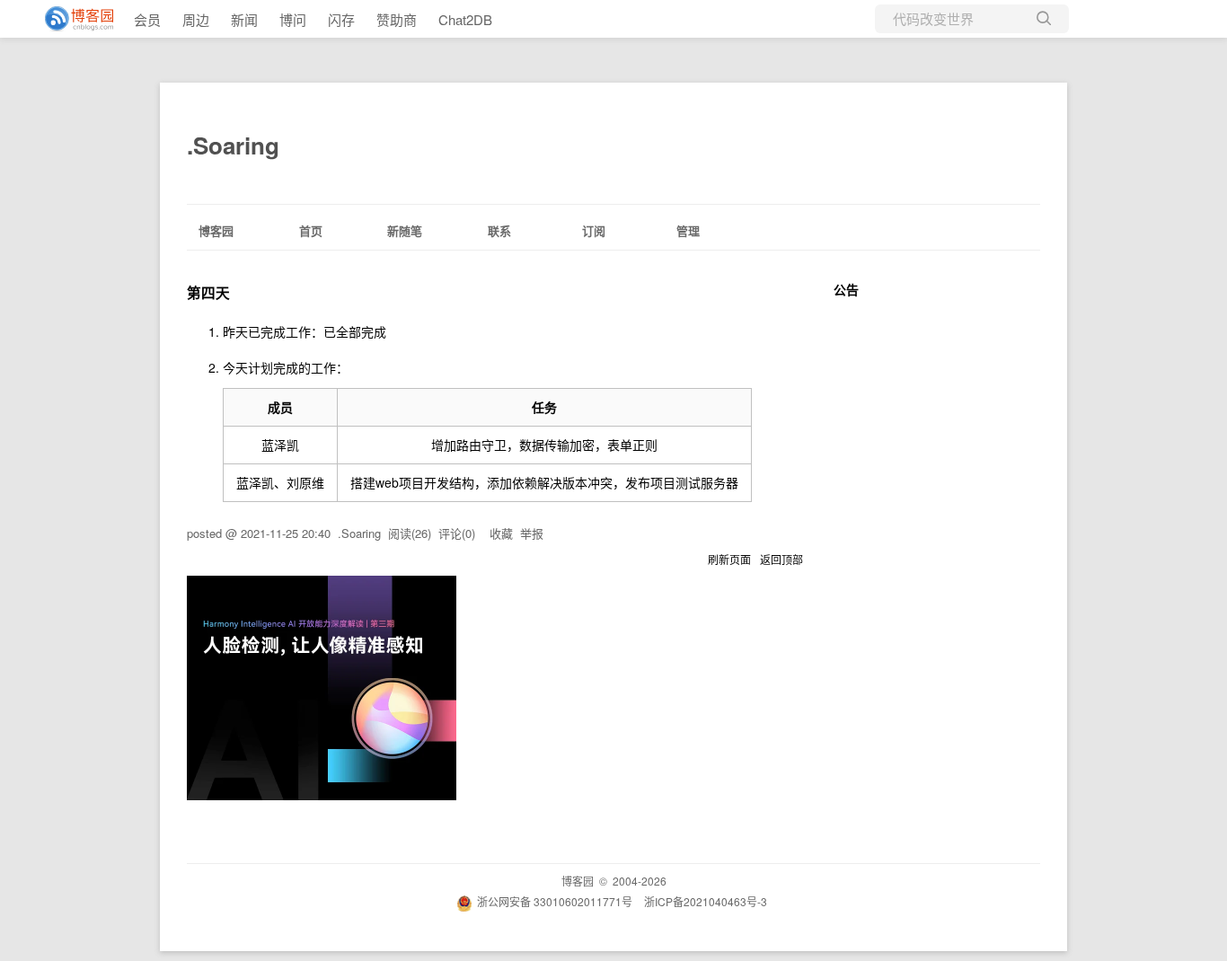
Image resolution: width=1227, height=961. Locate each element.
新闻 (244, 19)
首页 (310, 230)
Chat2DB (465, 19)
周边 (195, 19)
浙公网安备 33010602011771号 (554, 901)
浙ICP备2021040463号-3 (705, 901)
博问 (292, 19)
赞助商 (396, 19)
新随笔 (404, 230)
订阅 (593, 230)
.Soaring (233, 145)
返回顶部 (781, 559)
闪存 (341, 19)
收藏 (501, 533)
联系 (499, 230)
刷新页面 (729, 559)
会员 (147, 19)
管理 (688, 230)
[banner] (72, 18)
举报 (531, 533)
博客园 (216, 230)
